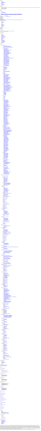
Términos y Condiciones (3, 12)
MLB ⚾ (2, 34)
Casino (2, 3)
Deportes (2, 1)
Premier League (2, 35)
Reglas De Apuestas (3, 362)
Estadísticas (2, 361)
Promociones (2, 24)
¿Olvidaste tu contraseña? (8, 16)
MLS (1, 39)
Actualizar (1, 20)
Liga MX (2, 38)
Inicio (2, 23)
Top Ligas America (3, 41)
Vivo (2, 363)
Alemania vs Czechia (1, 396)
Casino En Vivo (2, 4)
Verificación (2, 26)
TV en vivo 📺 (2, 40)
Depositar (4, 20)
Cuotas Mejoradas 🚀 (3, 36)
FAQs (2, 11)
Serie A (2, 37)
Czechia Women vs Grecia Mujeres (2, 402)
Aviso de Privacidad (3, 420)
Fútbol (2, 411)
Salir (5, 20)
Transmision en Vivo (3, 2)
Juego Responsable (3, 422)
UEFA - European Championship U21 (5, 412)
